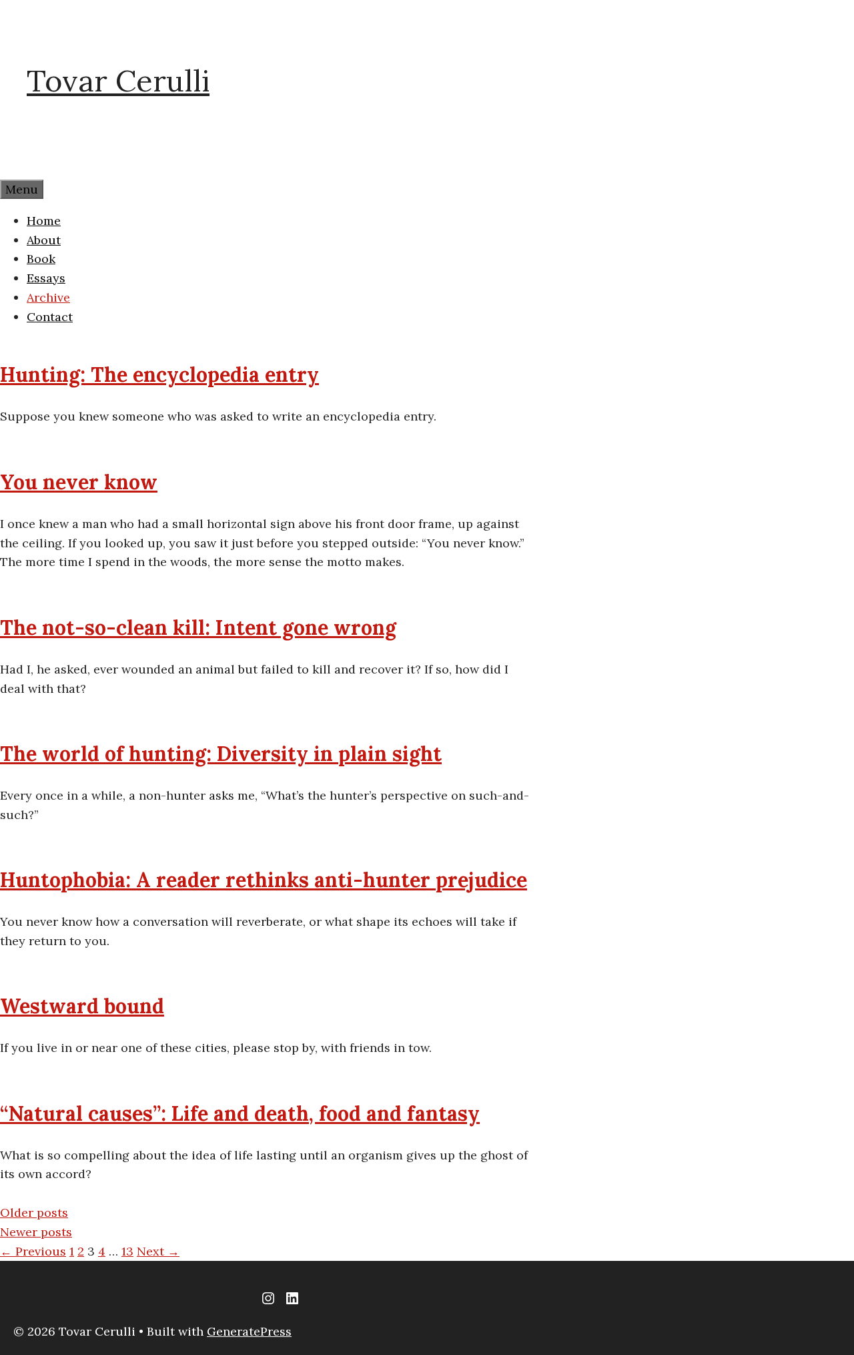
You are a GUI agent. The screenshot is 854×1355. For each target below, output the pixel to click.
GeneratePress (249, 1331)
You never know (78, 482)
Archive (48, 297)
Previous (33, 1251)
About (44, 240)
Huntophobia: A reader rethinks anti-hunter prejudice (263, 879)
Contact (50, 316)
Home (44, 220)
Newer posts (36, 1232)
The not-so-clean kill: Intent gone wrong (198, 627)
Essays (46, 278)
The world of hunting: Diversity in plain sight (221, 753)
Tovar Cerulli (118, 80)
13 (127, 1251)
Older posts (34, 1212)
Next (158, 1251)
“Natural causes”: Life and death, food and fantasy (240, 1113)
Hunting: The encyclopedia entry (159, 374)
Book (41, 258)
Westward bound (82, 1006)
